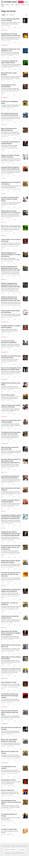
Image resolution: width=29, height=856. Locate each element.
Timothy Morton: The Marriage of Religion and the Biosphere (11, 590)
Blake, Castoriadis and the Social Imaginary (10, 488)
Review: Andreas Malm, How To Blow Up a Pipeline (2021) (11, 818)
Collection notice (24, 846)
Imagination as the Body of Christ (11, 669)
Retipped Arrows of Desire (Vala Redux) (10, 383)
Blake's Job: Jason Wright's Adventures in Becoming (9, 740)
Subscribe (21, 2)
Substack (7, 853)
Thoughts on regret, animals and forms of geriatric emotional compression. (10, 105)
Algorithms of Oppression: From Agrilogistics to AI (10, 49)
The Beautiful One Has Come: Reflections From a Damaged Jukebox (9, 695)
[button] (2, 4)
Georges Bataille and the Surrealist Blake (8, 85)
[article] (14, 23)
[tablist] (8, 14)
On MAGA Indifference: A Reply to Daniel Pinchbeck (11, 326)
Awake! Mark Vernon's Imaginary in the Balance (11, 183)
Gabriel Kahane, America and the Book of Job (11, 645)
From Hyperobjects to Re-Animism (8, 767)
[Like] (2, 599)
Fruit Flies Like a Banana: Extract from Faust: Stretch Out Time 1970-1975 (10, 574)
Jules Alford (10, 820)
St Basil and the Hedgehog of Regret (9, 102)
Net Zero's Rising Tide (7, 790)
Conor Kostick (18, 758)
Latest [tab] (3, 15)
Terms (17, 846)
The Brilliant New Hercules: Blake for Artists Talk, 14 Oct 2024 (11, 433)
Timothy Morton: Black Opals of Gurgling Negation (10, 142)
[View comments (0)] (8, 81)
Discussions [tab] (12, 15)
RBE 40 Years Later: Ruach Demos (11, 226)
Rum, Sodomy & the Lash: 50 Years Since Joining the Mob (9, 114)
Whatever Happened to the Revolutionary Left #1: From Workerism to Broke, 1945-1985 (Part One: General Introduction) (10, 298)
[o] (25, 86)
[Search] (26, 14)
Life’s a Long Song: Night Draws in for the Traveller (10, 19)
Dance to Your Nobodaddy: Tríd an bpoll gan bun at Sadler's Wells (11, 368)
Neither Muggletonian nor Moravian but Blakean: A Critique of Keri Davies (11, 254)
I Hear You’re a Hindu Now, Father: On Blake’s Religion (11, 421)
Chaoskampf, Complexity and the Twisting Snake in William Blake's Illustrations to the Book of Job (11, 516)
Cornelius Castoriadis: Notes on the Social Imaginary (10, 500)
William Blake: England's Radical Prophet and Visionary (10, 561)
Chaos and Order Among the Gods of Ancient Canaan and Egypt (9, 712)
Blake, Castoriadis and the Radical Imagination (9, 129)
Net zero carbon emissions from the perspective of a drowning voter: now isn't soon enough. (10, 792)
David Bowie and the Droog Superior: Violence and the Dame (10, 34)
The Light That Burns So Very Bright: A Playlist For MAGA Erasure (9, 199)
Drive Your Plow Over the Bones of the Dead (11, 728)
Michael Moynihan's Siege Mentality (9, 73)
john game (17, 274)
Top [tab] (7, 15)
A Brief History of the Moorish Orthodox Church (10, 617)
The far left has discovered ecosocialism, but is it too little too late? (11, 782)
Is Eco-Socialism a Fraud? (8, 682)
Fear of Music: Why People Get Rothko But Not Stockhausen (10, 477)
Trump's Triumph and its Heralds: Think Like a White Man (11, 406)
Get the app (21, 849)
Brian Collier (10, 261)
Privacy (13, 846)
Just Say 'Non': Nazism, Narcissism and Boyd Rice (8, 341)
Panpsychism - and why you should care (9, 603)
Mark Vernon (18, 188)
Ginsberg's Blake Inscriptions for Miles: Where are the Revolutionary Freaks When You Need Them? (11, 461)
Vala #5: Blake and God (8, 395)
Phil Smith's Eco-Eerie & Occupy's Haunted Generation (11, 356)
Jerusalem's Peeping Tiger (9, 829)
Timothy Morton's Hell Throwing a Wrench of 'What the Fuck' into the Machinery (11, 547)
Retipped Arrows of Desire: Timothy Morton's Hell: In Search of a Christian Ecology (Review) (10, 533)
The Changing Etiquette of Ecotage (9, 815)
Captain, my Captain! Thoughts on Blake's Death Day (10, 156)
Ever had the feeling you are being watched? (9, 831)
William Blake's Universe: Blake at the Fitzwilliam (11, 657)
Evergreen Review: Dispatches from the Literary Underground (10, 168)
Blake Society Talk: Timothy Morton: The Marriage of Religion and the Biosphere (10, 633)
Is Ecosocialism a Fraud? (8, 780)
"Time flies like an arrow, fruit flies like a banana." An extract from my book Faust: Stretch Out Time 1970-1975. (11, 578)
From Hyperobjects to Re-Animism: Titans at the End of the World (11, 802)
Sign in (26, 2)
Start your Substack (11, 849)
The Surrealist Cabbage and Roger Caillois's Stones (9, 61)
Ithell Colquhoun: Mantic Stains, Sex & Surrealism (10, 311)
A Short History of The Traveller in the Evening (11, 240)
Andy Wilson (7, 25)
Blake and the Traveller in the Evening (9, 752)
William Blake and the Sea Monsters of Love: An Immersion (10, 211)
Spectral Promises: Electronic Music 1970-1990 (10, 448)
